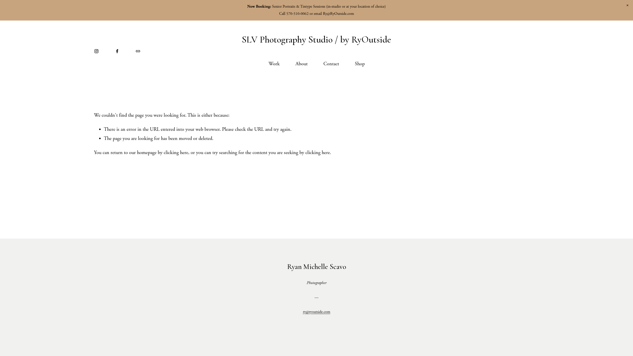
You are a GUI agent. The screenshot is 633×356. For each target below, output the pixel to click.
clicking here (176, 152)
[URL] (138, 51)
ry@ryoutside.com (316, 311)
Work (274, 64)
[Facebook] (117, 51)
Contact (331, 64)
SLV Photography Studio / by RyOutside (316, 39)
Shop (360, 64)
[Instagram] (96, 51)
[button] (627, 5)
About (301, 64)
